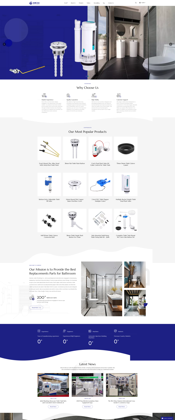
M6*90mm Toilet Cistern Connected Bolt (49, 236)
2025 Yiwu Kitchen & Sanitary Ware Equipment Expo (43, 402)
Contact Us (111, 3)
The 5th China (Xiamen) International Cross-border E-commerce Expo (77, 402)
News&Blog (96, 3)
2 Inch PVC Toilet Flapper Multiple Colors (100, 200)
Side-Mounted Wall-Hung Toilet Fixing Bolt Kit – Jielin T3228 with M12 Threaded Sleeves (100, 236)
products (81, 3)
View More (49, 168)
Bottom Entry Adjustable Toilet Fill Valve (49, 200)
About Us (73, 3)
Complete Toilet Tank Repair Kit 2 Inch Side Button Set (125, 236)
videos (88, 3)
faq (104, 3)
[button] (86, 76)
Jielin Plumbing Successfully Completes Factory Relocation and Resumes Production (111, 402)
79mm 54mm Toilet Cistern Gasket (126, 164)
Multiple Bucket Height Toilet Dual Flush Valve (126, 200)
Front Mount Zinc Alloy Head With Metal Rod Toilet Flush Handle (49, 164)
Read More (36, 45)
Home (65, 3)
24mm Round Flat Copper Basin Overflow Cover (75, 200)
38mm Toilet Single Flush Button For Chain (74, 236)
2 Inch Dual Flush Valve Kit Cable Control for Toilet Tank (100, 164)
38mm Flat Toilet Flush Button (75, 163)
